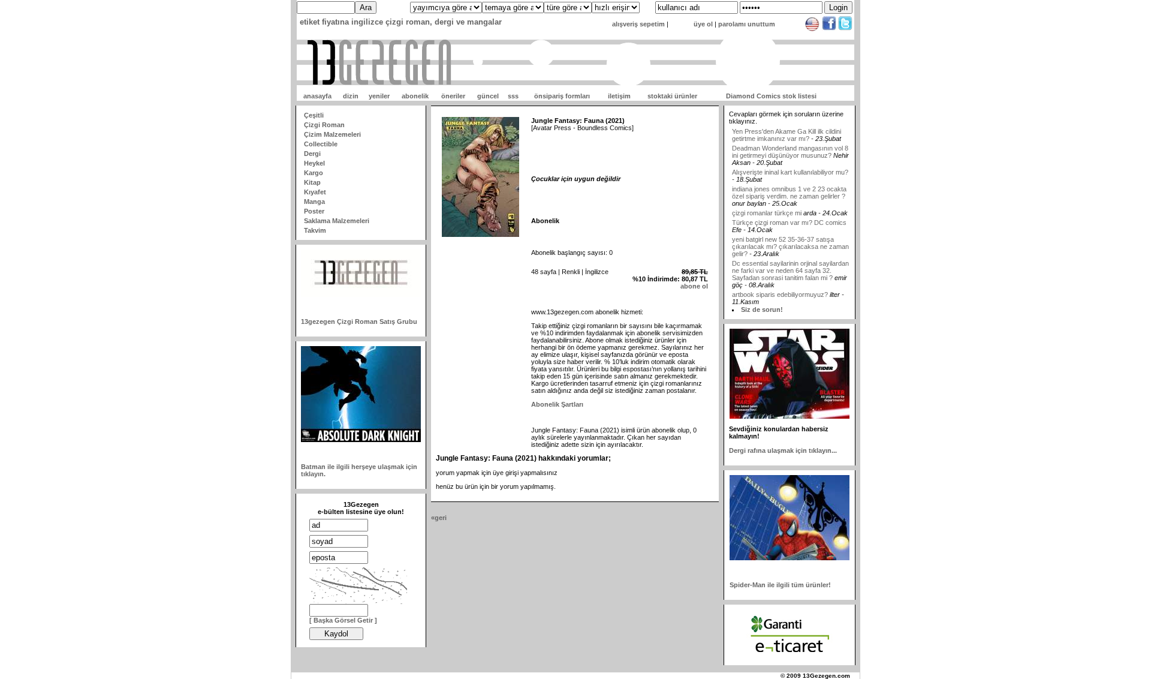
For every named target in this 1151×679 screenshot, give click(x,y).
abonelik (415, 96)
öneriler (453, 96)
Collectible (321, 144)
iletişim (619, 96)
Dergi (312, 153)
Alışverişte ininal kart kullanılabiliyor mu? (790, 161)
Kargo (313, 172)
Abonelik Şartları (557, 404)
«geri (439, 517)
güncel (488, 96)
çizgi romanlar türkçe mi (767, 202)
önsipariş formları (562, 96)
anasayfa (317, 96)
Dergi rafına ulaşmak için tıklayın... (783, 450)
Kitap (312, 182)
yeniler (379, 96)
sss (513, 96)
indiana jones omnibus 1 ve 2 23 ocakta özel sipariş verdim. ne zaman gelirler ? (789, 182)
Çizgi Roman (324, 124)
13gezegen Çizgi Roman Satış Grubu (359, 321)
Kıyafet (315, 192)
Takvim (315, 230)
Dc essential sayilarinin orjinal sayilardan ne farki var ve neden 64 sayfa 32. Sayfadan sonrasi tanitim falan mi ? (790, 260)
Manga (314, 201)
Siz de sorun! (762, 309)
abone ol (694, 286)
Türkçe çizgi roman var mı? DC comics (789, 211)
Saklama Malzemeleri (336, 220)
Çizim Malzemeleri (332, 134)
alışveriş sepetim (638, 24)
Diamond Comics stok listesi (771, 96)
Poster (314, 211)
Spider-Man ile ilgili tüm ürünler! (780, 584)
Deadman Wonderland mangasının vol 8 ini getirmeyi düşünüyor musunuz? (790, 141)
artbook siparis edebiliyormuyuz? (780, 283)
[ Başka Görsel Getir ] (343, 620)
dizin (350, 96)
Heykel (314, 163)
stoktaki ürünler (672, 96)
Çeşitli (314, 115)
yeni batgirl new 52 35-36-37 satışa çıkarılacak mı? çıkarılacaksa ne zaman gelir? (790, 236)
